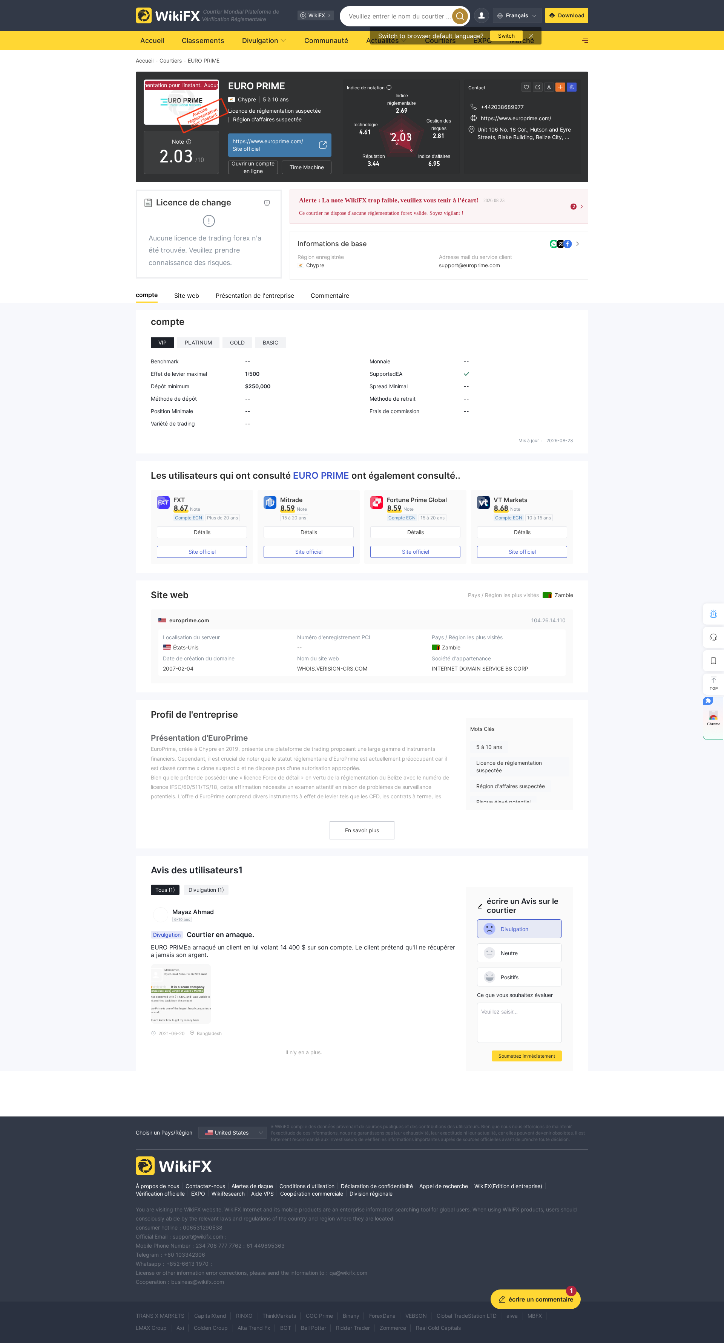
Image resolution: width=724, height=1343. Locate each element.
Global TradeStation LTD (467, 1315)
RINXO (244, 1315)
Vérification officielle (160, 1193)
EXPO (198, 1193)
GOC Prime (319, 1315)
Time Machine (307, 167)
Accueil (144, 60)
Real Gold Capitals (438, 1328)
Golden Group (211, 1328)
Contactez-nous (205, 1186)
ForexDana (382, 1315)
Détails (202, 532)
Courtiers (171, 60)
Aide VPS (262, 1193)
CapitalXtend (210, 1315)
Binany (351, 1315)
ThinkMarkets (279, 1315)
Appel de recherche (443, 1186)
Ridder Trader (353, 1328)
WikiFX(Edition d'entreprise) (508, 1186)
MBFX (535, 1315)
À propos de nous (157, 1186)
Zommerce (393, 1328)
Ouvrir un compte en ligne (253, 167)
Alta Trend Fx (254, 1328)
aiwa (512, 1315)
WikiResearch (228, 1193)
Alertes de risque (252, 1186)
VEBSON (416, 1315)
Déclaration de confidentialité (377, 1186)
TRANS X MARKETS (160, 1315)
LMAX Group (151, 1328)
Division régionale (371, 1193)
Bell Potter (313, 1328)
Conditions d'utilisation (306, 1186)
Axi (180, 1328)
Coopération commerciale (311, 1193)
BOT (285, 1328)
